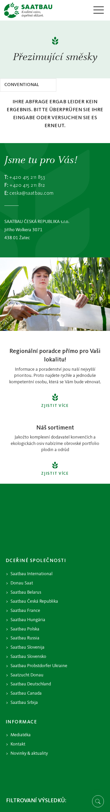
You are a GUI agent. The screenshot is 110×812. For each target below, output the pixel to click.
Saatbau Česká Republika (34, 601)
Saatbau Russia (24, 638)
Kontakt (17, 744)
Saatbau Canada (26, 693)
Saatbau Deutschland (30, 684)
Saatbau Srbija (24, 703)
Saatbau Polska (24, 629)
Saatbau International (31, 574)
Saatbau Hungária (27, 620)
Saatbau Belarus (25, 592)
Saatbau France (25, 611)
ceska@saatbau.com (31, 193)
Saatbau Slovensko (28, 657)
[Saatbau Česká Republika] (28, 10)
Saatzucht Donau (26, 675)
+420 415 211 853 (27, 177)
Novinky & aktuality (29, 753)
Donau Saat (21, 583)
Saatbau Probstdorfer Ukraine (38, 666)
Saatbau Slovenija (27, 647)
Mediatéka (20, 735)
